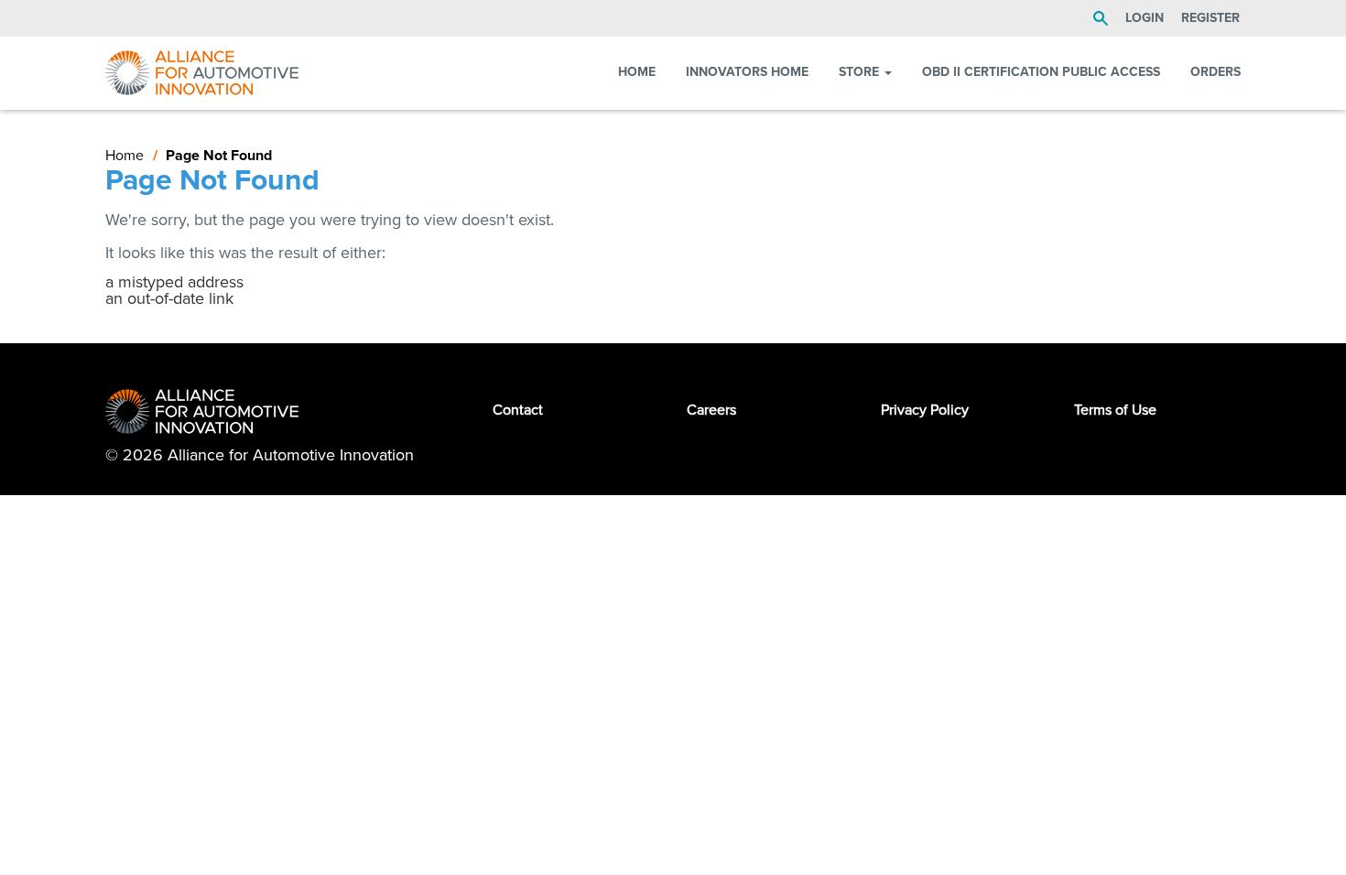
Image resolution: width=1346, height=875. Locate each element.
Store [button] (861, 72)
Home (637, 72)
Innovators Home (747, 72)
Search (1100, 18)
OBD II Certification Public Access (1041, 72)
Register (1210, 18)
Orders (1215, 72)
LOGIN (1144, 18)
